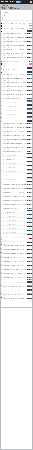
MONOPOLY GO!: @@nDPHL (10, 98)
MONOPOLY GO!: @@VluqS (10, 72)
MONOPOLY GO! (6, 5)
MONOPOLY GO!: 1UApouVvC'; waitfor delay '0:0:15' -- (14, 90)
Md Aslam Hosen (6, 238)
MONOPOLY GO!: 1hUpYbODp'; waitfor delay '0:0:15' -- (15, 204)
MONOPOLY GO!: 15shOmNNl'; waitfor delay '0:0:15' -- (14, 57)
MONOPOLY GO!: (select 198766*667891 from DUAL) (14, 273)
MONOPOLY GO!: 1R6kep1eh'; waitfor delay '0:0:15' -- (14, 269)
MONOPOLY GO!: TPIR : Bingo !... (16, 23)
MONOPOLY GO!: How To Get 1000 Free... (17, 28)
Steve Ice (4, 61)
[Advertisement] (16, 378)
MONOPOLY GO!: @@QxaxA (10, 242)
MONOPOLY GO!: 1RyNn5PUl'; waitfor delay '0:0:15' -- (14, 143)
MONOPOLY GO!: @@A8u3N (10, 151)
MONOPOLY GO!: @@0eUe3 (10, 279)
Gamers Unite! (10, 2)
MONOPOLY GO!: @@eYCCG (10, 208)
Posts (3, 15)
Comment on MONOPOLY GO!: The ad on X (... (18, 64)
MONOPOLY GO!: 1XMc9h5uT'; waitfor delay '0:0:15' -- (14, 117)
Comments (5, 19)
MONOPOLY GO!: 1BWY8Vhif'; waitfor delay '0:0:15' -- (14, 234)
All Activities (5, 12)
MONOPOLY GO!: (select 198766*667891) (12, 277)
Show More (16, 304)
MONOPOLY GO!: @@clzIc (10, 31)
